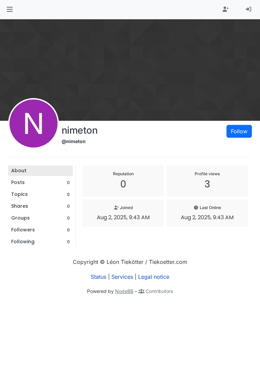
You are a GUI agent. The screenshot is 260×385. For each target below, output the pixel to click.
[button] (10, 9)
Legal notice (153, 276)
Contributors (158, 291)
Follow (239, 131)
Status (98, 276)
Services (122, 276)
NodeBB (124, 291)
